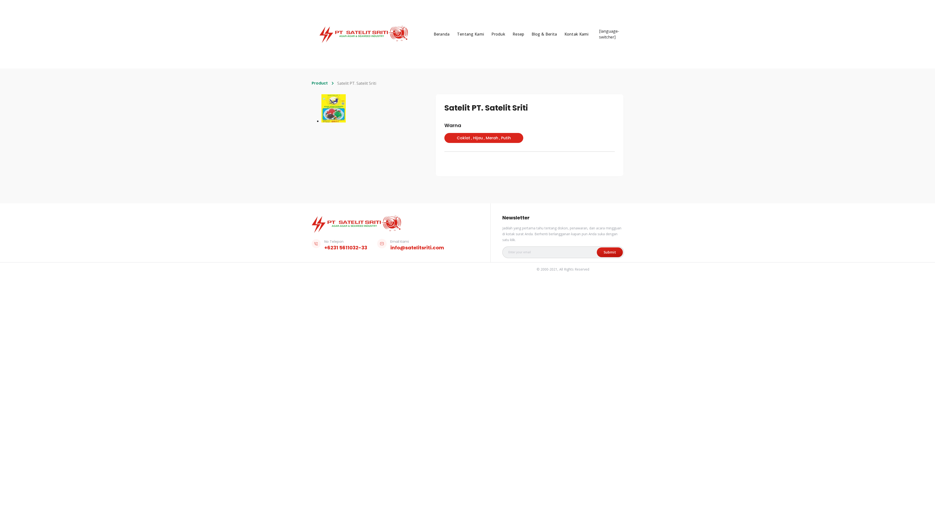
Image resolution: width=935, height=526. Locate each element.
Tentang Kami (470, 34)
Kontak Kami (576, 34)
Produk (498, 34)
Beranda (442, 34)
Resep (518, 34)
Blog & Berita (544, 34)
